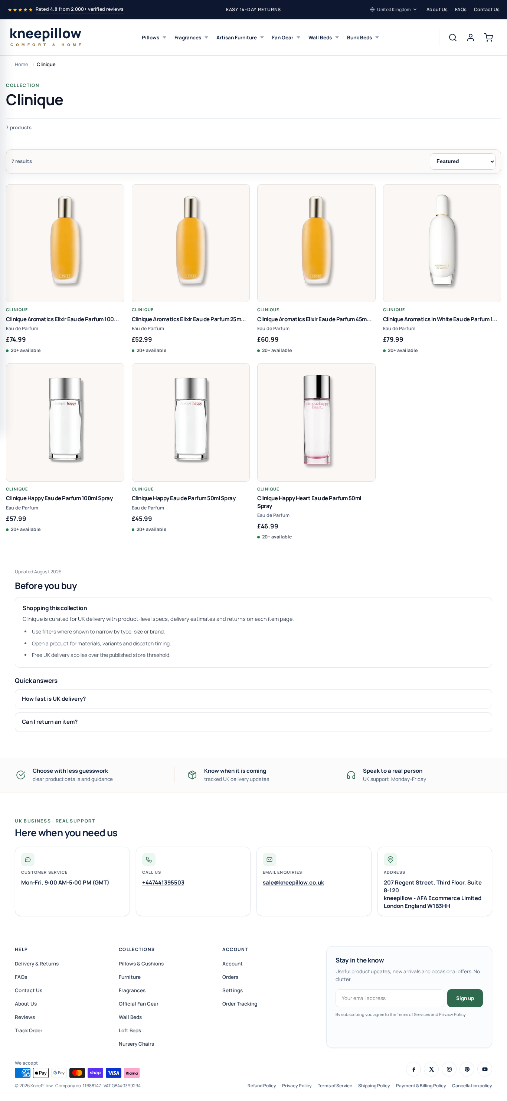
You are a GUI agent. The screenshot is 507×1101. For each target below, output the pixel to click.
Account (235, 949)
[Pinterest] (466, 1069)
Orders (230, 977)
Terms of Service (335, 1085)
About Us (437, 9)
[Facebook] (413, 1069)
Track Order (28, 1030)
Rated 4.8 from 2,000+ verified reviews (80, 9)
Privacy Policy (297, 1085)
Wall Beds (320, 37)
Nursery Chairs (136, 1043)
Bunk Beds (359, 37)
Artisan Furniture (236, 37)
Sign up (465, 998)
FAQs (461, 9)
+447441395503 (163, 882)
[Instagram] (449, 1069)
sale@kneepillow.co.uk (293, 882)
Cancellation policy (472, 1085)
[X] (431, 1069)
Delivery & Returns (37, 963)
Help (21, 949)
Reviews (25, 1017)
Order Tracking (239, 1003)
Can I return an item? (50, 722)
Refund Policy (262, 1085)
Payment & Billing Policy (421, 1085)
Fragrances (187, 37)
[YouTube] (484, 1069)
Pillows (150, 37)
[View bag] (488, 37)
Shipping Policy (374, 1085)
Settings (232, 990)
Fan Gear (282, 37)
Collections (137, 949)
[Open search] (453, 37)
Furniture (130, 977)
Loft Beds (130, 1030)
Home (21, 64)
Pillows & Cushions (141, 963)
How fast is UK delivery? (54, 699)
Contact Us (487, 9)
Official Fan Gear (138, 1003)
